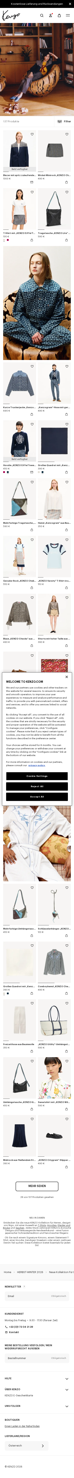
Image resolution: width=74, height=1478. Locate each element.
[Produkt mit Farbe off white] (4, 240)
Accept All (37, 797)
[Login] (50, 15)
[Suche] (41, 15)
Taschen (19, 1228)
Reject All (37, 786)
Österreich (15, 1445)
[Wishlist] (32, 135)
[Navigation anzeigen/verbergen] (68, 15)
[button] (37, 1296)
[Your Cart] (59, 15)
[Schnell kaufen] (66, 182)
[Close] (66, 677)
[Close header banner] (70, 4)
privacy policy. (36, 765)
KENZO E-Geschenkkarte (19, 1395)
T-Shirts (42, 1225)
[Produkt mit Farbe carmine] (7, 240)
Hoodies (51, 1225)
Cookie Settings (37, 776)
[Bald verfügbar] (31, 182)
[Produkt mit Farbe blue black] (7, 472)
